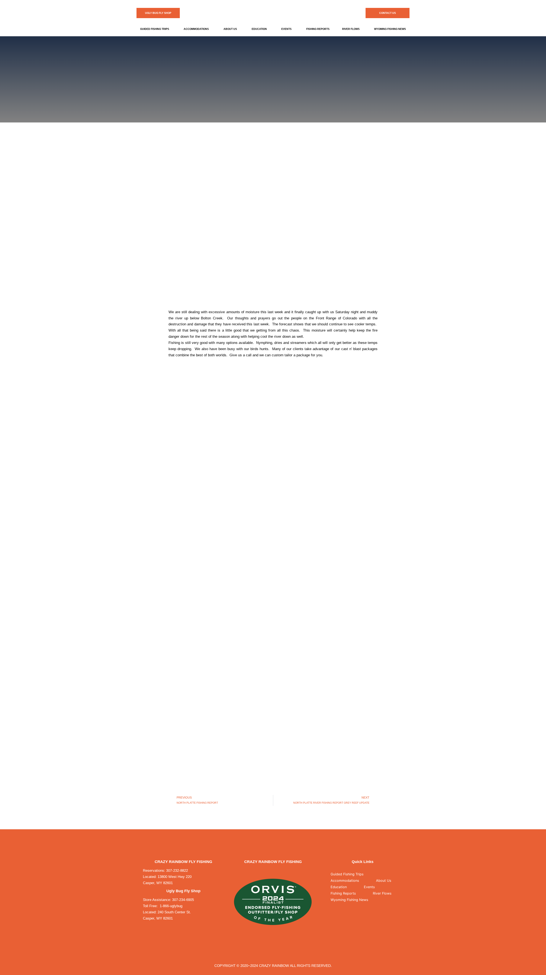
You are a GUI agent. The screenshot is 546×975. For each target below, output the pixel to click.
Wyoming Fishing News (349, 900)
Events (286, 29)
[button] (155, 29)
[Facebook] (260, 871)
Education (259, 29)
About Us (230, 29)
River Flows (351, 29)
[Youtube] (285, 871)
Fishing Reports (318, 29)
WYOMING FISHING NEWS (390, 29)
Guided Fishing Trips (154, 29)
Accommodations (196, 29)
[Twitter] (268, 871)
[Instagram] (277, 871)
